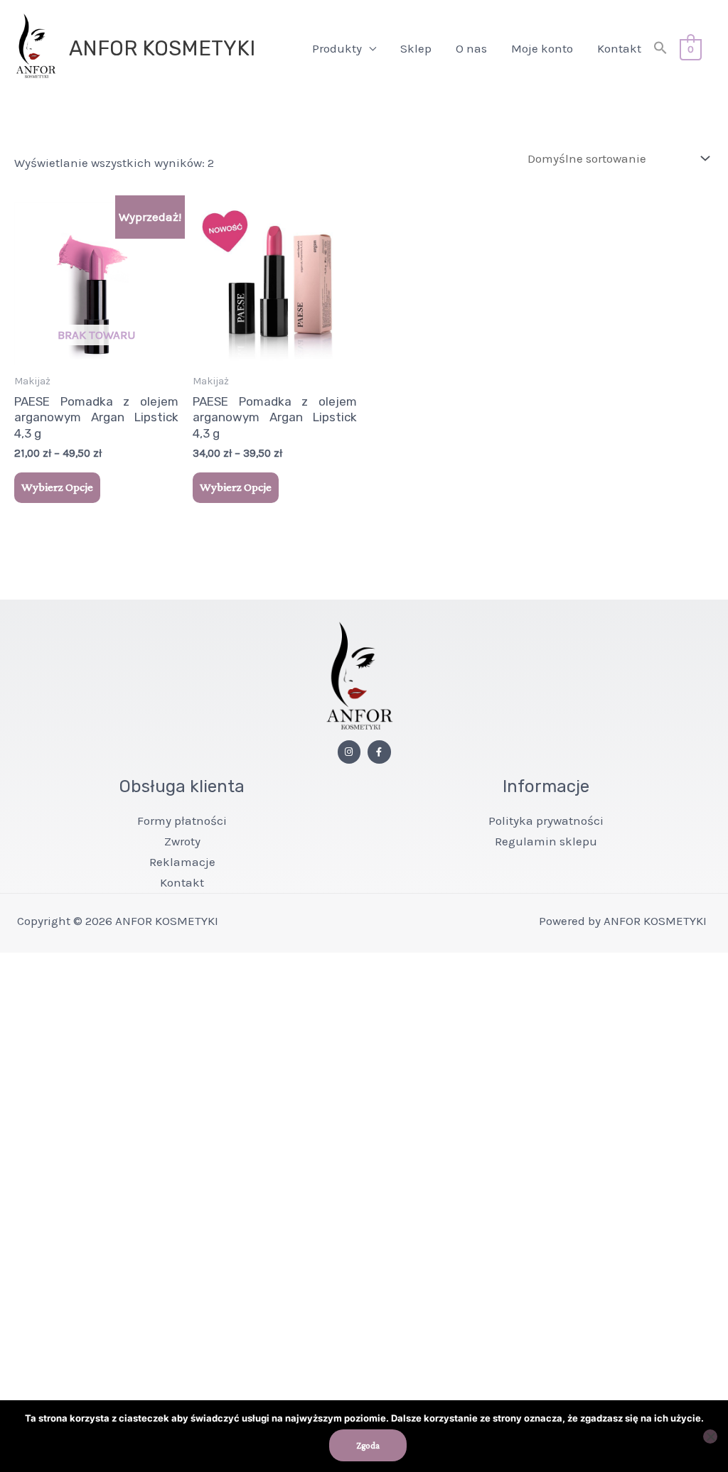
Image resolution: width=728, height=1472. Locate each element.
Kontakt (619, 48)
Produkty (337, 48)
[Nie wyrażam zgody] (710, 1436)
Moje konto (542, 48)
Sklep (416, 48)
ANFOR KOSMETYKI (162, 48)
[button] (660, 48)
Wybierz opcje (57, 487)
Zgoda (368, 1445)
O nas (471, 48)
